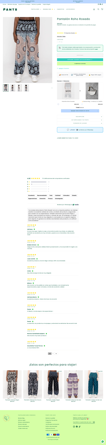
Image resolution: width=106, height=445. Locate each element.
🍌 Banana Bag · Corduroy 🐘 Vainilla (92, 101)
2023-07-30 (31, 294)
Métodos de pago (12, 4)
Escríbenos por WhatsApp (84, 130)
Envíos (4, 4)
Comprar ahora (80, 63)
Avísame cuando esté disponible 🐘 (80, 59)
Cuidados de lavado (80, 123)
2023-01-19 (31, 331)
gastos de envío (73, 25)
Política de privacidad (51, 426)
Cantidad (60, 39)
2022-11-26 (30, 343)
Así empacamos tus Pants (80, 120)
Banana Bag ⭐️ (48, 9)
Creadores (48, 422)
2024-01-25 (31, 242)
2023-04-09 (31, 306)
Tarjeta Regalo (46, 4)
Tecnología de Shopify (53, 439)
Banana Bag (21, 418)
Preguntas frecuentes (51, 420)
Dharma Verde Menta (24, 422)
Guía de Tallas (61, 36)
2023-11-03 (30, 268)
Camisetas (60, 9)
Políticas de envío (50, 428)
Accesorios (70, 9)
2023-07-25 (31, 280)
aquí (96, 49)
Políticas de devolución (52, 430)
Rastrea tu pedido (36, 4)
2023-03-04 (31, 319)
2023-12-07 (31, 256)
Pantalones (35, 9)
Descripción (80, 116)
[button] (63, 68)
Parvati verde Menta (23, 426)
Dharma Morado (22, 424)
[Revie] (76, 204)
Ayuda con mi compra (24, 4)
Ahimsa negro (22, 420)
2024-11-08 (31, 226)
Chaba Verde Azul (23, 428)
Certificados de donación (52, 424)
